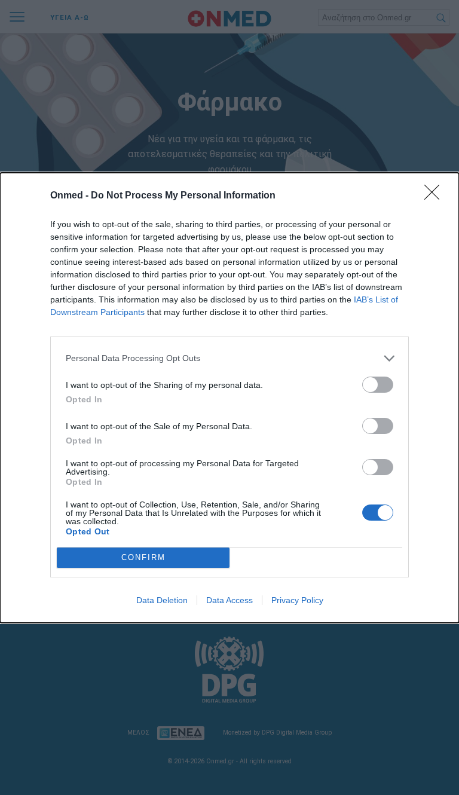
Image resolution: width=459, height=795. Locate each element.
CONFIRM (143, 557)
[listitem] (229, 358)
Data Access (229, 600)
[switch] (377, 385)
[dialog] (229, 398)
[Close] (435, 196)
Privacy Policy (297, 600)
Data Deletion (162, 600)
